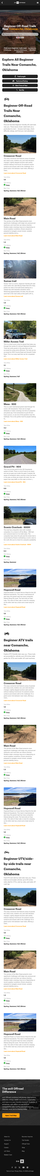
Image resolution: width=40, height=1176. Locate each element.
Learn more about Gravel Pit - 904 (20, 473)
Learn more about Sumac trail (20, 288)
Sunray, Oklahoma (20, 50)
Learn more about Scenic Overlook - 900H (20, 535)
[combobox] (21, 34)
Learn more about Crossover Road (20, 163)
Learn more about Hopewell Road (20, 597)
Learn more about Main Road (20, 226)
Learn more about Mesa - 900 (20, 412)
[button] (20, 76)
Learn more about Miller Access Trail (20, 349)
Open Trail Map (11, 1115)
